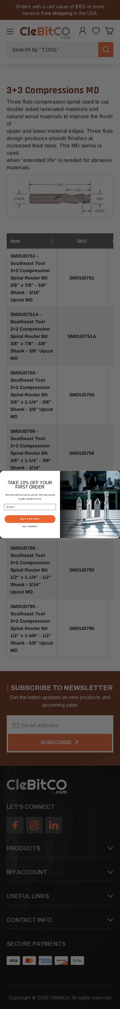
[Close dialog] (116, 474)
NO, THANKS (30, 526)
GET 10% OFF (30, 519)
